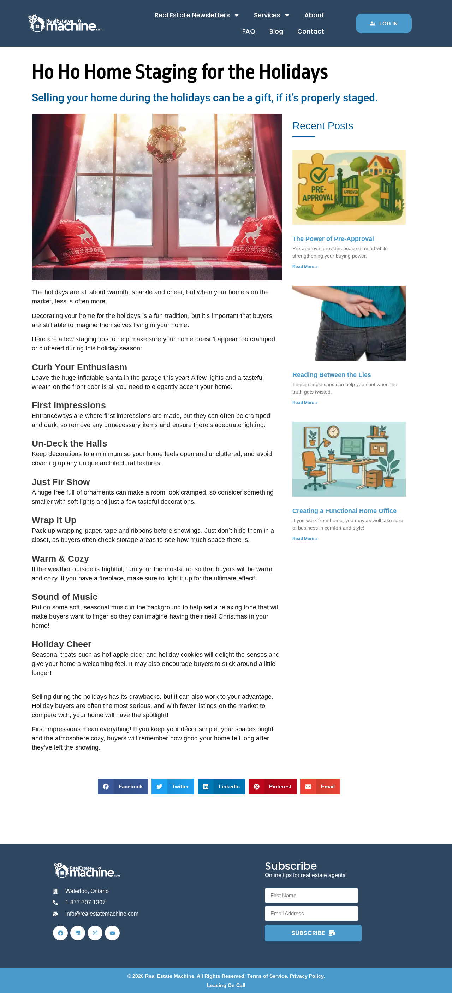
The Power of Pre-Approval (333, 238)
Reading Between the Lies (331, 374)
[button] (123, 786)
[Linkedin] (77, 933)
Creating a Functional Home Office (344, 510)
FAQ (248, 31)
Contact (310, 31)
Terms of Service (267, 976)
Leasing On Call (226, 985)
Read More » (305, 266)
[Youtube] (112, 933)
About (314, 15)
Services (267, 15)
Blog (276, 31)
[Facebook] (60, 933)
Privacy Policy (306, 976)
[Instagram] (95, 933)
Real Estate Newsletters (192, 15)
